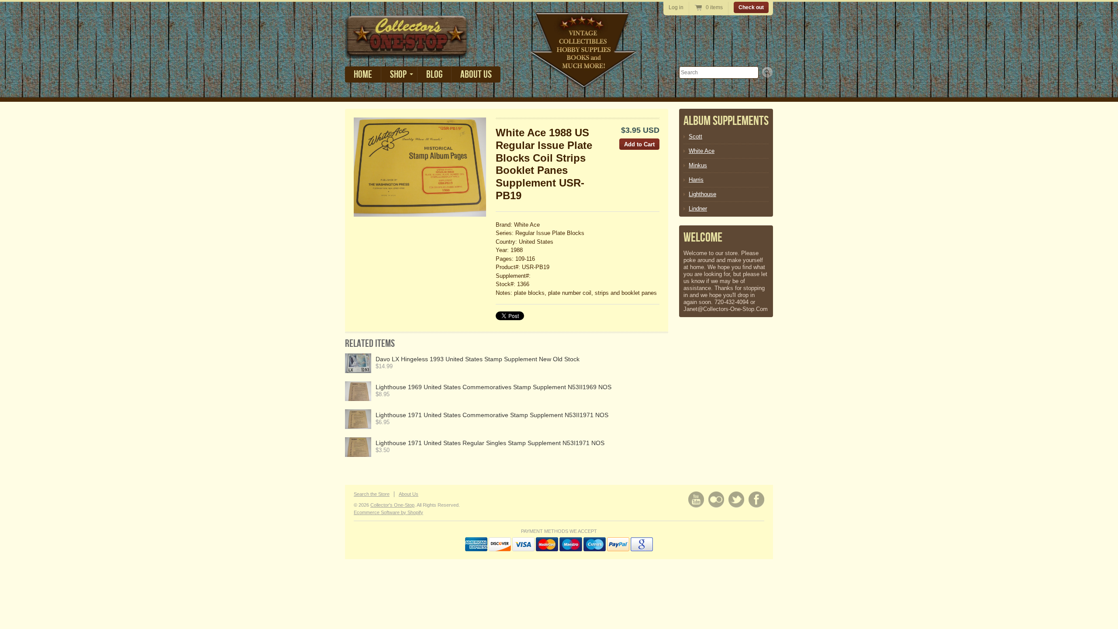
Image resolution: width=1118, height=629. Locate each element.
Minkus (698, 165)
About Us (476, 74)
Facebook (756, 499)
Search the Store (372, 494)
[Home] (407, 52)
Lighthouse (702, 194)
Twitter (736, 499)
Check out (751, 7)
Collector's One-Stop (392, 505)
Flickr (716, 499)
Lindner (698, 208)
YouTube (696, 499)
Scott (695, 136)
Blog (434, 74)
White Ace (701, 151)
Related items (370, 343)
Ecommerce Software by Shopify (388, 512)
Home (363, 74)
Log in (676, 7)
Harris (696, 179)
